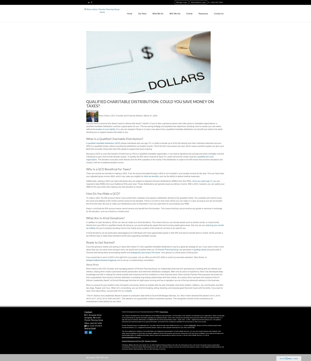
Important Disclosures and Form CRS (133, 341)
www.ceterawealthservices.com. (131, 337)
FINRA (191, 325)
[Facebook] (91, 2)
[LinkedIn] (89, 2)
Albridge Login (181, 2)
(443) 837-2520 (217, 2)
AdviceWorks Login (198, 2)
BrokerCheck (164, 312)
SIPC (194, 325)
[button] (142, 13)
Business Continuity (151, 341)
